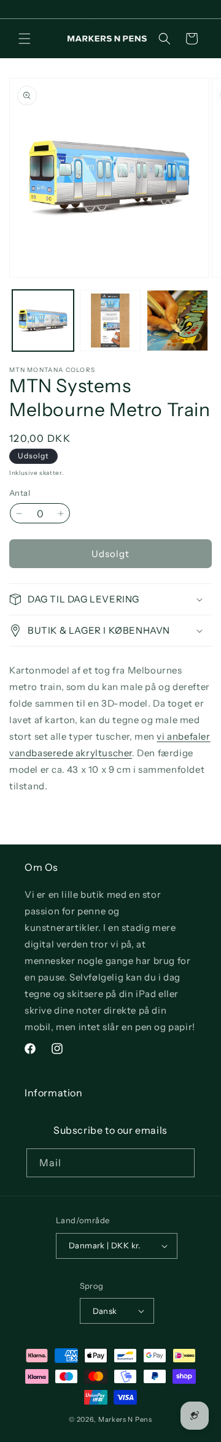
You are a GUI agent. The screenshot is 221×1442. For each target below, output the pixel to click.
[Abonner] (180, 1162)
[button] (24, 38)
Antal (19, 493)
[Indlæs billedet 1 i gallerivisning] (43, 320)
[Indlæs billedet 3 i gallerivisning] (177, 320)
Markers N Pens (125, 1419)
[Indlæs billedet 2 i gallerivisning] (110, 320)
